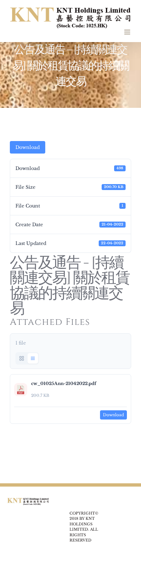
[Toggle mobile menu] (127, 32)
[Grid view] (21, 358)
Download (27, 147)
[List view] (33, 358)
